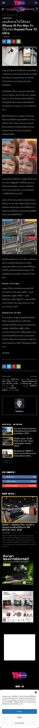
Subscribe (32, 485)
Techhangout (6, 532)
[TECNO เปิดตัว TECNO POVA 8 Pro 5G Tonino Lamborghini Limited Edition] (7, 441)
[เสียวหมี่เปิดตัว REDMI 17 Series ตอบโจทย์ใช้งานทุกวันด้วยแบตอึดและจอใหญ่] (7, 453)
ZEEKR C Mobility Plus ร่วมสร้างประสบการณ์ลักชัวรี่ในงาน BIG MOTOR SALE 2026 (18, 527)
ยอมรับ (19, 711)
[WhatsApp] (18, 41)
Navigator (7, 36)
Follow (33, 481)
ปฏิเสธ (19, 717)
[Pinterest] (14, 41)
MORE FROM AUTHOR (17, 424)
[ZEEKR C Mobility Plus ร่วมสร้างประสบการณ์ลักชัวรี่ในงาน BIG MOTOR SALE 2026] (19, 509)
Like (34, 477)
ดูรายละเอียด (19, 723)
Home (3, 15)
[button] (36, 692)
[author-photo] (20, 408)
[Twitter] (9, 41)
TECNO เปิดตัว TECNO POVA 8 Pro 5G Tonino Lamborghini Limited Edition (23, 442)
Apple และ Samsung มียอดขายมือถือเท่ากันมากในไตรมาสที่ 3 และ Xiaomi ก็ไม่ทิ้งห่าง (28, 382)
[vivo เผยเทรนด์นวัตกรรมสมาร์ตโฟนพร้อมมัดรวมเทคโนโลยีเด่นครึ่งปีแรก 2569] (7, 431)
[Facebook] (4, 41)
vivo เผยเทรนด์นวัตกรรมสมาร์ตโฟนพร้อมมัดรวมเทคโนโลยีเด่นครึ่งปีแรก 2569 (25, 431)
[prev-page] (3, 461)
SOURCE (6, 353)
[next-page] (6, 461)
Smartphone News (12, 15)
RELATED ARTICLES (6, 424)
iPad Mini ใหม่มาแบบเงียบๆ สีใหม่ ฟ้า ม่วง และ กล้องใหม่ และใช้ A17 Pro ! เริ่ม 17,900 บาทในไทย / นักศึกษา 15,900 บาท (10, 384)
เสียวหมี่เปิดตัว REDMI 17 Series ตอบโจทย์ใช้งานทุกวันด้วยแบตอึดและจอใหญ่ (25, 453)
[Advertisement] (19, 647)
